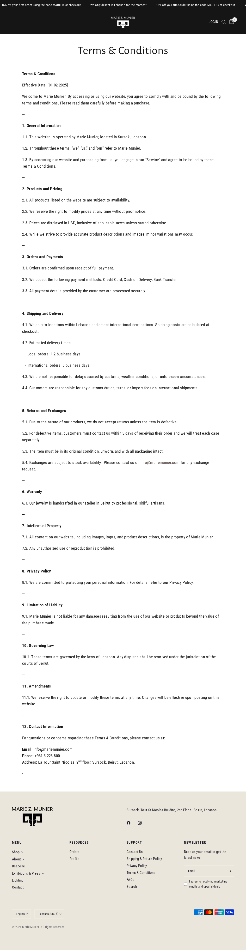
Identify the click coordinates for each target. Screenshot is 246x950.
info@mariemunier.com (160, 462)
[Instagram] (143, 823)
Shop (15, 852)
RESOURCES (79, 842)
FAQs (130, 879)
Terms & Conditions (141, 873)
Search (132, 886)
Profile (74, 859)
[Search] (224, 22)
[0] (231, 22)
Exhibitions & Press (26, 873)
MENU (17, 842)
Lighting (18, 880)
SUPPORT (134, 842)
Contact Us (135, 852)
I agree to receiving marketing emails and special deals (208, 884)
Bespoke (18, 866)
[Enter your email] (229, 871)
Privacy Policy (137, 866)
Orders (74, 852)
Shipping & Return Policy (144, 859)
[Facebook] (132, 823)
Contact (18, 887)
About (16, 859)
